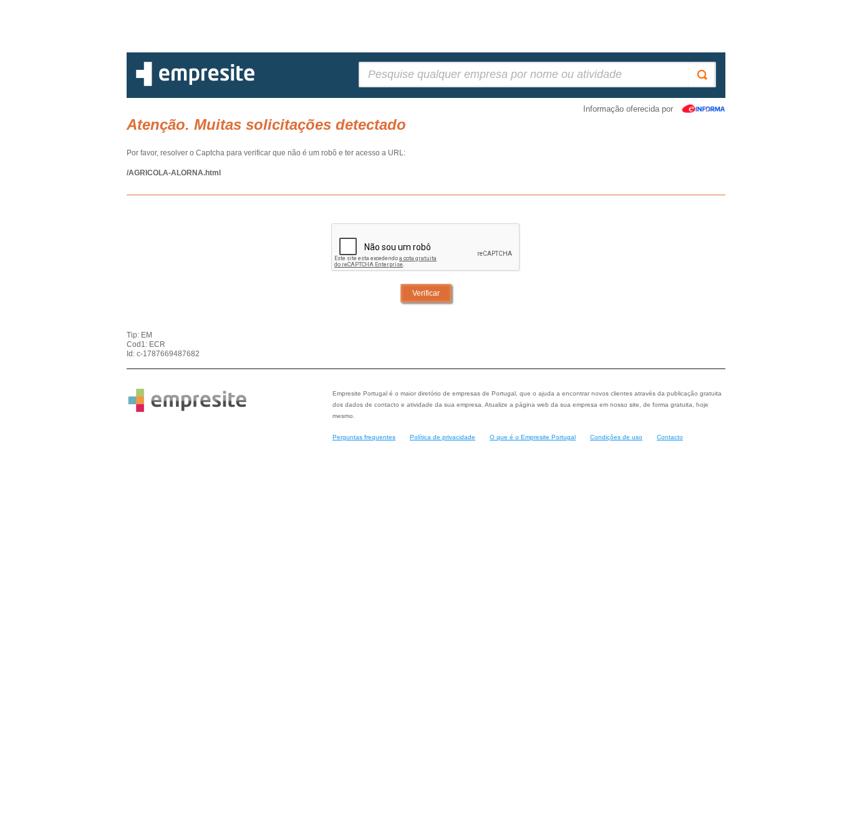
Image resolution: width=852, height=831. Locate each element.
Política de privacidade (442, 437)
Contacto (670, 437)
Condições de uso (616, 437)
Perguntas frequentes (363, 437)
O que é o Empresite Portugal (533, 437)
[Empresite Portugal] (195, 83)
